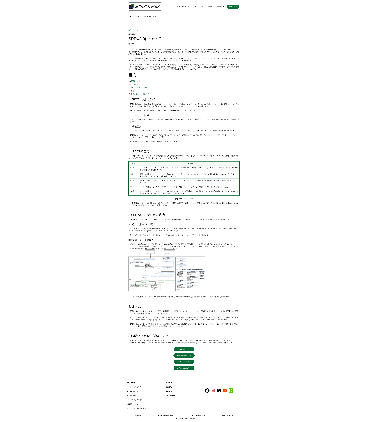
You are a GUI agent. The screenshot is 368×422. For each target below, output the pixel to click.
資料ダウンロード (186, 361)
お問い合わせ (233, 6)
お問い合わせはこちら (185, 368)
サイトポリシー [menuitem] (227, 415)
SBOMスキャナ (186, 349)
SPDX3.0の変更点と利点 (139, 87)
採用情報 (209, 6)
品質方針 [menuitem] (138, 415)
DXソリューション (133, 395)
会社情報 (219, 6)
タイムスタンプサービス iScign (138, 408)
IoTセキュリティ (134, 30)
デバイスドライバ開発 (135, 400)
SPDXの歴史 (135, 84)
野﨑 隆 (133, 44)
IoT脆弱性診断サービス (185, 355)
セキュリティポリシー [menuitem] (165, 415)
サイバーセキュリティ (135, 387)
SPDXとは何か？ (137, 81)
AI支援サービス (132, 404)
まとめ (133, 91)
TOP (130, 16)
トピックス (197, 6)
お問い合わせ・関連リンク (140, 94)
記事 (137, 16)
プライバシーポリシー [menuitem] (197, 415)
